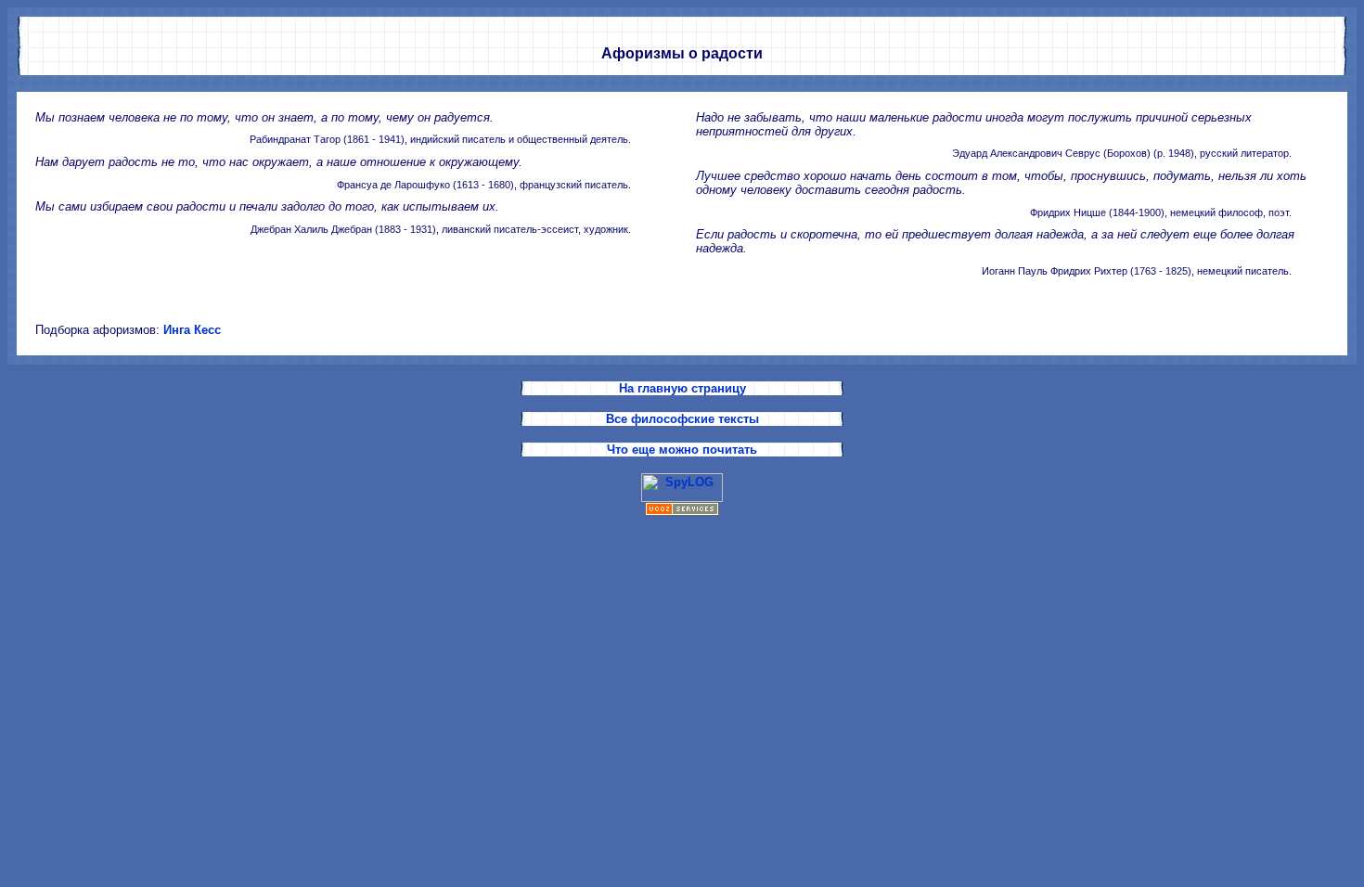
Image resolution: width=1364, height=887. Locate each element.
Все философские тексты (682, 419)
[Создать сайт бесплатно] (682, 512)
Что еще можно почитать (682, 449)
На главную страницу (682, 388)
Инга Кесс (192, 330)
